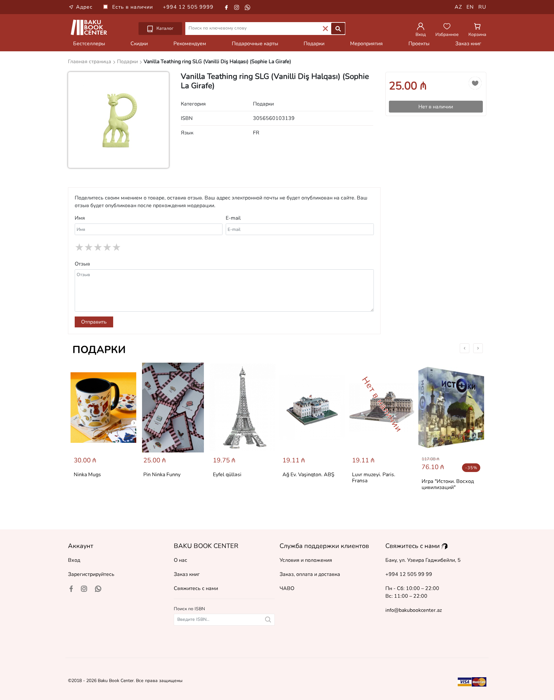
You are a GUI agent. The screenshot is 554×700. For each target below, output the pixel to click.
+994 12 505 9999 (188, 7)
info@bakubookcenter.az (413, 610)
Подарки (314, 43)
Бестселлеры (89, 43)
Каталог (164, 28)
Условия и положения (306, 560)
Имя (80, 218)
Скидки (139, 43)
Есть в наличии (133, 7)
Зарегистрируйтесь (91, 574)
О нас (180, 560)
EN (470, 7)
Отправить (94, 321)
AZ (458, 7)
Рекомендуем (189, 43)
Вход (74, 560)
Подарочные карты (255, 43)
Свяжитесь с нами (196, 588)
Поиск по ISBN (189, 609)
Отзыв (82, 263)
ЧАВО (287, 588)
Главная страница (90, 61)
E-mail (233, 218)
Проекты (419, 43)
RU (482, 7)
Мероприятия (366, 43)
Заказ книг (468, 43)
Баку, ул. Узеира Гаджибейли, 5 (423, 560)
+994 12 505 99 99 (408, 574)
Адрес (84, 7)
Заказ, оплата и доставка (310, 574)
